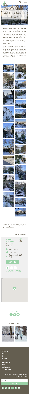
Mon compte (4, 358)
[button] (14, 288)
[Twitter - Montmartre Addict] (9, 388)
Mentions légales (5, 351)
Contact (3, 353)
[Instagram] (11, 267)
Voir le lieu (12, 262)
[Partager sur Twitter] (14, 314)
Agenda (3, 365)
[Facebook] (7, 267)
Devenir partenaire (5, 367)
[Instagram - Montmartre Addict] (6, 388)
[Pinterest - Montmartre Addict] (12, 388)
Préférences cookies (6, 369)
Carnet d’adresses (5, 362)
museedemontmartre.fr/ (13, 271)
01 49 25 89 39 (13, 252)
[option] (14, 257)
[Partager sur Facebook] (11, 314)
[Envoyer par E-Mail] (18, 314)
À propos (3, 356)
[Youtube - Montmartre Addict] (15, 388)
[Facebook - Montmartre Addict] (2, 388)
